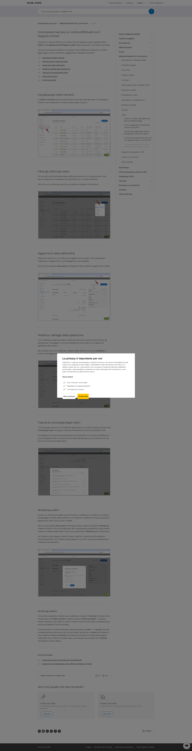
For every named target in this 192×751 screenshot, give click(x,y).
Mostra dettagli (67, 377)
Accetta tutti (83, 396)
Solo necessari (69, 396)
